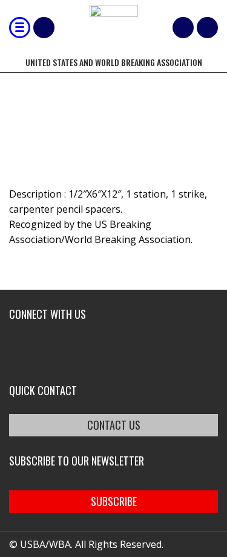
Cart (183, 27)
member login (207, 27)
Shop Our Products (43, 27)
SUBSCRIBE (114, 501)
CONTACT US (113, 425)
